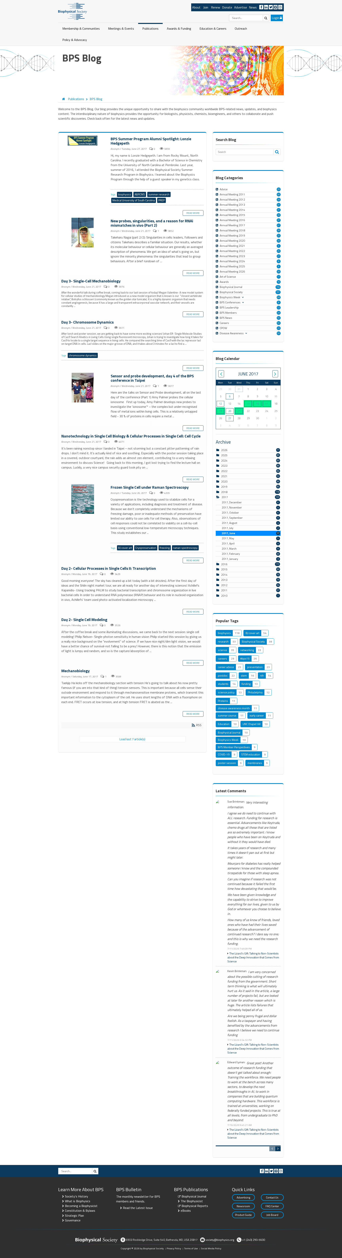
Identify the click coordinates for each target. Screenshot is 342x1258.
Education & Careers (213, 28)
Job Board (272, 1215)
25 (278, 235)
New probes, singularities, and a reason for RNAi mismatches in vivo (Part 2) (83, 233)
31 (278, 204)
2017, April (250, 543)
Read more (193, 213)
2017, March (250, 548)
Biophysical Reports (194, 1205)
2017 (224, 497)
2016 (224, 564)
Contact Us (272, 1197)
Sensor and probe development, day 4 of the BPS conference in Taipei (83, 388)
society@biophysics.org (219, 1240)
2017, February (250, 554)
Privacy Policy (174, 1248)
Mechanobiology (75, 671)
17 (278, 276)
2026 (224, 450)
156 (278, 287)
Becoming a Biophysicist (81, 1205)
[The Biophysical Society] (72, 11)
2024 (224, 460)
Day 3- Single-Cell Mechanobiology (91, 281)
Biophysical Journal (193, 1196)
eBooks (186, 1210)
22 (278, 328)
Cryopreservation (145, 548)
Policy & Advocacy (74, 39)
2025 (224, 455)
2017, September (250, 518)
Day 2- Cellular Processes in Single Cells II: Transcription (108, 568)
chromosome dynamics (83, 355)
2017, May (250, 538)
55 (278, 317)
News (253, 7)
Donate (227, 7)
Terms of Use (191, 1248)
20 (278, 189)
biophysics (124, 194)
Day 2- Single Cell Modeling (84, 619)
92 (278, 323)
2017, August (250, 523)
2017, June (250, 533)
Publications (150, 28)
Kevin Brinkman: (237, 971)
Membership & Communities (81, 28)
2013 (224, 580)
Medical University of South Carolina (133, 200)
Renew (215, 7)
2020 (224, 481)
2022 (224, 471)
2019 (224, 487)
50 (278, 333)
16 (278, 281)
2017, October (250, 512)
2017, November (250, 507)
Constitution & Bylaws (80, 1210)
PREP (161, 200)
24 (278, 312)
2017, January (250, 559)
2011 (224, 590)
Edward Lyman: (236, 1062)
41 (278, 225)
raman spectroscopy (185, 548)
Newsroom (243, 1206)
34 (278, 199)
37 (278, 220)
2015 (224, 569)
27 (278, 256)
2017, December (250, 502)
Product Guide (243, 1215)
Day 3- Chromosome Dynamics (87, 322)
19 (220, 411)
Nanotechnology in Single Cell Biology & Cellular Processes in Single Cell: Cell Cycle (130, 436)
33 (278, 215)
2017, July (250, 528)
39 (278, 230)
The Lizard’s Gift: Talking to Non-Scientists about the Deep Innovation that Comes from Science (253, 957)
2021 (224, 476)
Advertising (243, 1197)
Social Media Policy (211, 1248)
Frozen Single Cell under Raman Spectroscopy (83, 499)
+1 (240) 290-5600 (253, 1240)
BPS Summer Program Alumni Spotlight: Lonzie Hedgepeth (83, 141)
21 (239, 411)
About (196, 7)
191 (278, 292)
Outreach (241, 28)
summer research (158, 194)
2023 (224, 466)
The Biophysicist (192, 1201)
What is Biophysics (77, 1201)
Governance (73, 1220)
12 (278, 307)
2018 (224, 492)
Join (205, 7)
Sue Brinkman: (236, 801)
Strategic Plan (74, 1215)
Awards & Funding (179, 28)
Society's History (76, 1196)
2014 (224, 575)
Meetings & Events (121, 28)
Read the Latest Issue (138, 1207)
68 (278, 297)
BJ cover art (125, 548)
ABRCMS (140, 194)
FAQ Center (272, 1206)
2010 (224, 596)
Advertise (240, 7)
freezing (165, 548)
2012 (224, 585)
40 (278, 194)
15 (248, 404)
